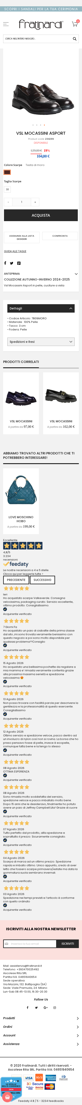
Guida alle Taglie (15, 251)
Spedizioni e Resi (22, 342)
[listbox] (41, 172)
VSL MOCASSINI (21, 421)
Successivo (42, 580)
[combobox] (41, 39)
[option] (7, 172)
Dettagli (16, 308)
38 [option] (7, 189)
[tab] (41, 308)
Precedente (16, 580)
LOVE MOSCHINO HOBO (21, 519)
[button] (33, 125)
